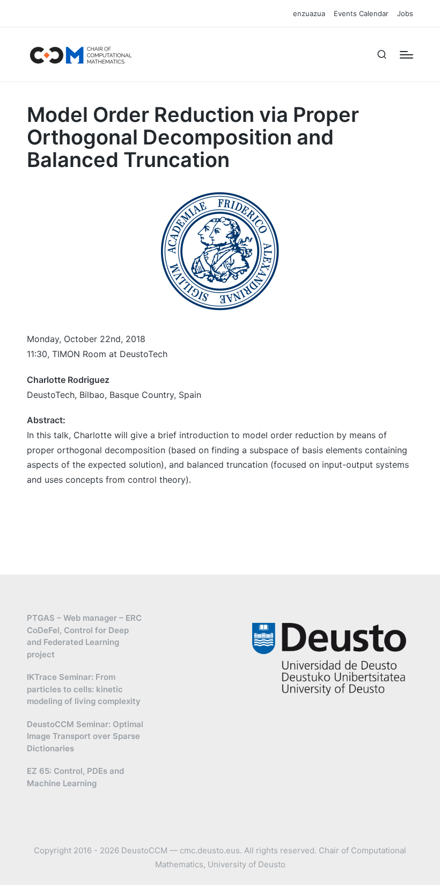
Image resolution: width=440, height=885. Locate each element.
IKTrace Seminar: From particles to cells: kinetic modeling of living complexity (84, 689)
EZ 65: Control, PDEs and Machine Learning (75, 777)
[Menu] (406, 55)
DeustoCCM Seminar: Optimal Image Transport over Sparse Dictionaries (85, 736)
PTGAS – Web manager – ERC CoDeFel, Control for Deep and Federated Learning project (84, 636)
